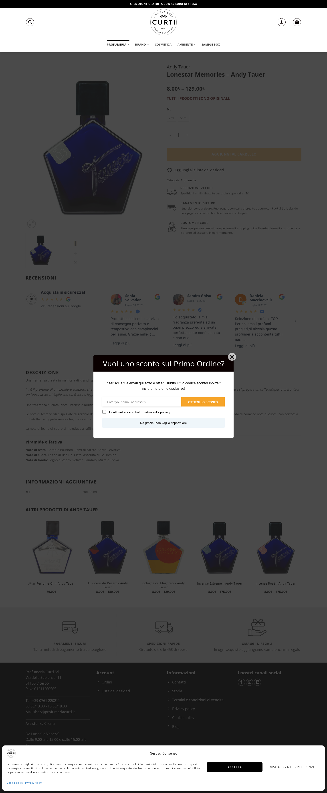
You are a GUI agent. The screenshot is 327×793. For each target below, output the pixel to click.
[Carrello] (297, 22)
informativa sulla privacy (153, 412)
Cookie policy (15, 783)
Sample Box (211, 44)
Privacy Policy (33, 783)
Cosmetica (163, 44)
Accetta (235, 767)
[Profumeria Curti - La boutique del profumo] (163, 22)
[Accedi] (282, 22)
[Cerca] (30, 22)
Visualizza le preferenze (292, 767)
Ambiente (185, 44)
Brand (140, 44)
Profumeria (116, 44)
